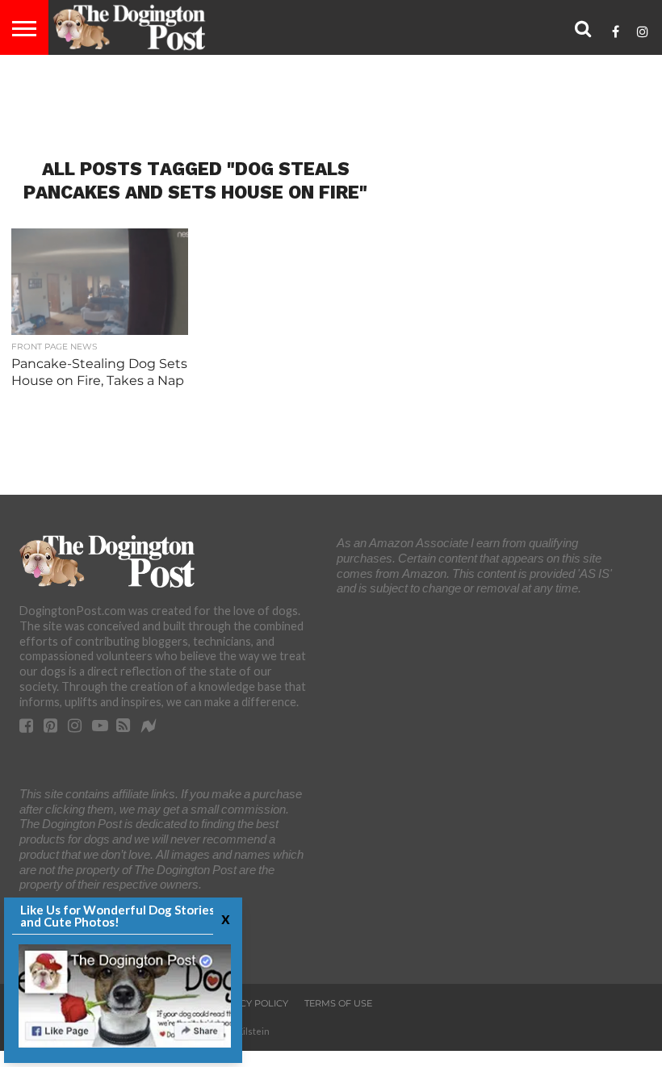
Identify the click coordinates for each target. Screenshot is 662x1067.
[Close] (223, 918)
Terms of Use (338, 1003)
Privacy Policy (250, 1003)
